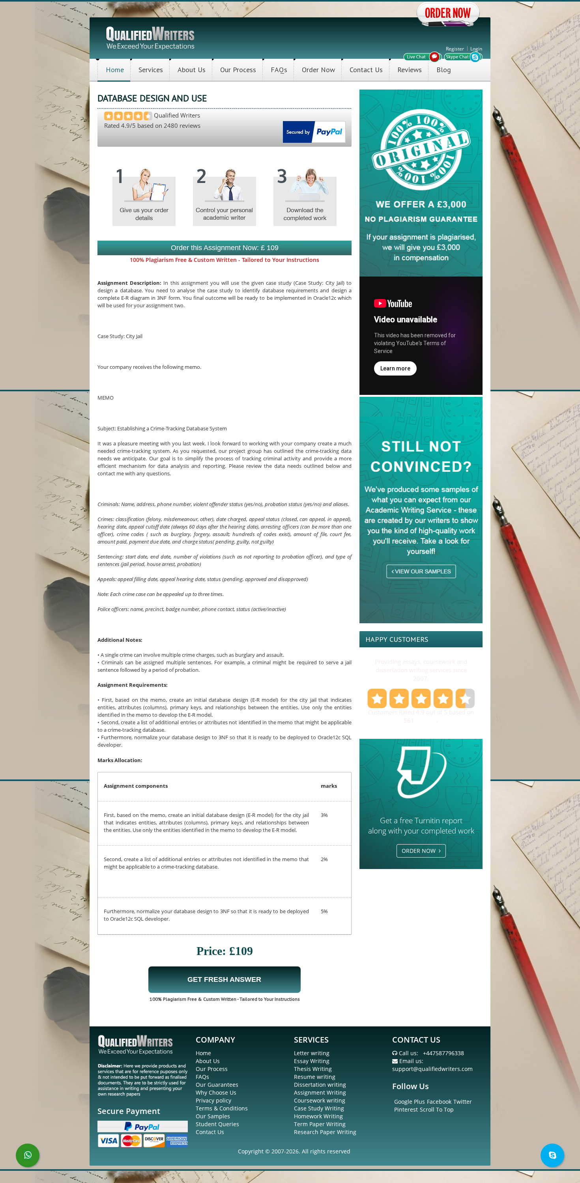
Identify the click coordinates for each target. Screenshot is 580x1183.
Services (150, 69)
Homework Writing (318, 1116)
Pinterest (406, 1109)
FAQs (279, 69)
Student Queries (217, 1124)
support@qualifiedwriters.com (432, 1069)
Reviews (409, 69)
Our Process (238, 69)
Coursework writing (319, 1100)
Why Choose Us (216, 1092)
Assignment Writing (320, 1092)
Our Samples (213, 1116)
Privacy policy (213, 1100)
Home (115, 69)
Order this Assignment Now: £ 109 (225, 248)
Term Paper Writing (320, 1124)
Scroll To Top (437, 1109)
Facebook (439, 1101)
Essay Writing (311, 1061)
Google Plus (409, 1101)
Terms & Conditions (222, 1108)
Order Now (318, 69)
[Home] (150, 37)
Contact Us (366, 69)
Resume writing (314, 1076)
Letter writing (311, 1053)
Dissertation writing (320, 1084)
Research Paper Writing (325, 1132)
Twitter (462, 1101)
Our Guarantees (217, 1084)
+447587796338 (443, 1053)
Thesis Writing (313, 1069)
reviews (426, 720)
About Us (192, 69)
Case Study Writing (319, 1108)
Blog (443, 69)
